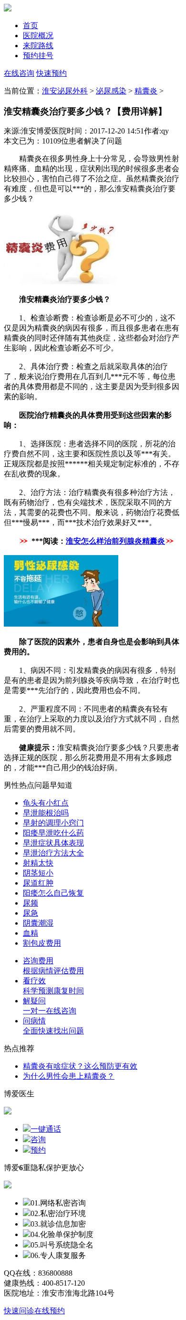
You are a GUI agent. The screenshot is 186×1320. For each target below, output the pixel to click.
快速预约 (51, 73)
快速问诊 (19, 1311)
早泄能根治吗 (46, 813)
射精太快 (38, 863)
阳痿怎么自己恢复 (53, 893)
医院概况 (38, 35)
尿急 (30, 913)
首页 (30, 25)
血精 (30, 933)
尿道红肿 (38, 883)
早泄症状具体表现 (53, 843)
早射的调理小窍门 (53, 823)
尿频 (30, 903)
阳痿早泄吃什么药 (53, 833)
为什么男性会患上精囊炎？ (68, 1076)
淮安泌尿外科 (65, 91)
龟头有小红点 (46, 803)
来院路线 (38, 45)
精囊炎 (145, 91)
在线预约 (49, 1311)
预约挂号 (38, 56)
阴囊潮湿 (38, 923)
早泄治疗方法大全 (53, 853)
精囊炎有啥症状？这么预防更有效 (80, 1066)
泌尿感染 (111, 91)
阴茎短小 (38, 873)
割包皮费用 (42, 943)
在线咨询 (19, 73)
